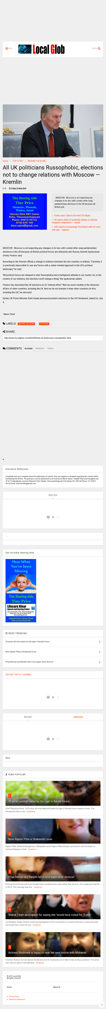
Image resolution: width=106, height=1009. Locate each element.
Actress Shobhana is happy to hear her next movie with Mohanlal (47, 952)
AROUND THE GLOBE (37, 161)
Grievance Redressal (17, 999)
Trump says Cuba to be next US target (72, 215)
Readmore (31, 812)
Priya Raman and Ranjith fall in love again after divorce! (41, 877)
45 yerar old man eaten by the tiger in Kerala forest (39, 801)
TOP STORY (18, 161)
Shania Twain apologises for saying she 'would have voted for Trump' (49, 914)
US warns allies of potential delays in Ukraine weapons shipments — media (74, 221)
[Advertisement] (53, 22)
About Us (56, 987)
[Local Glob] (43, 54)
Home (5, 161)
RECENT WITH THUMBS (18, 674)
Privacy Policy (14, 997)
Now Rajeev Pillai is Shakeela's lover (30, 839)
